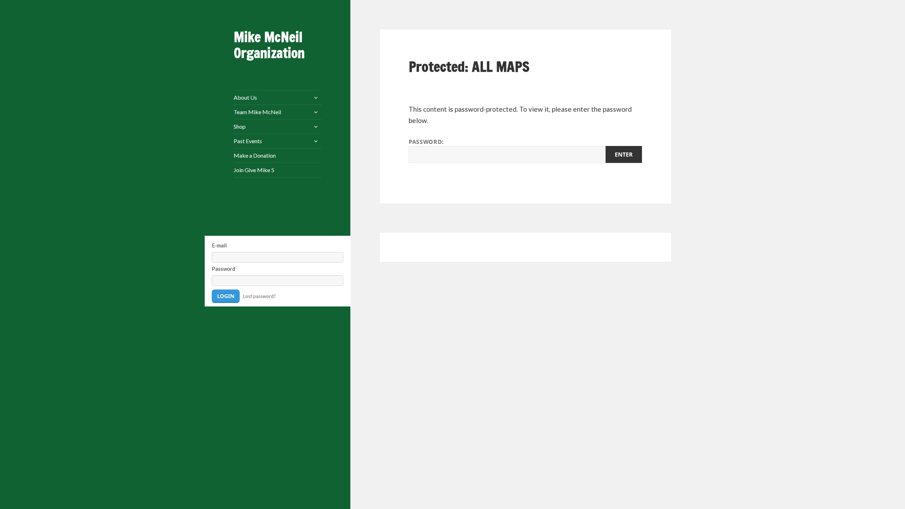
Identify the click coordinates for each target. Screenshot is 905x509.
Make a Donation (255, 155)
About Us (245, 97)
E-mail (219, 245)
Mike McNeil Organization (269, 45)
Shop (240, 126)
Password (223, 268)
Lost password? (259, 296)
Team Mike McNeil (257, 112)
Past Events (248, 141)
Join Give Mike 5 (254, 169)
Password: (426, 142)
